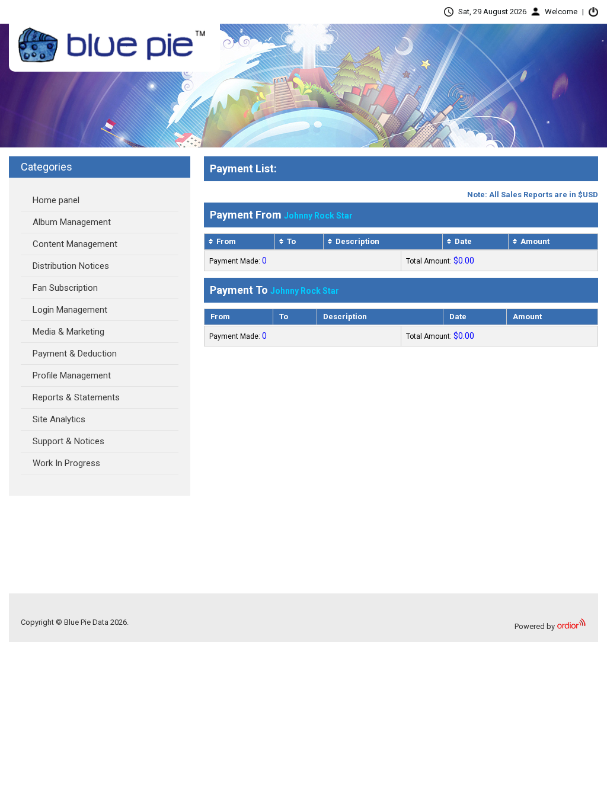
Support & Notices (68, 441)
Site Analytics (59, 419)
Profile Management (72, 375)
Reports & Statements (76, 397)
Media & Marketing (68, 331)
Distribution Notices (71, 266)
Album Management (72, 222)
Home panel (56, 200)
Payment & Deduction (75, 353)
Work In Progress (66, 463)
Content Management (75, 244)
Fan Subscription (65, 287)
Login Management (70, 309)
